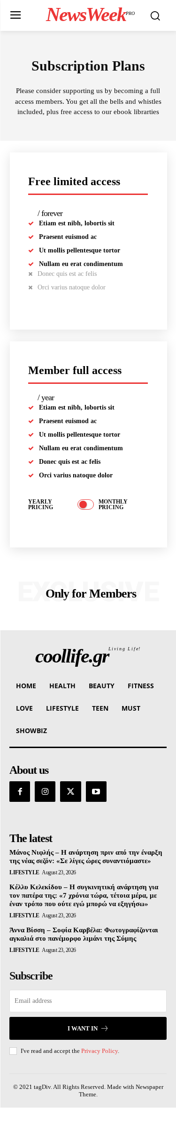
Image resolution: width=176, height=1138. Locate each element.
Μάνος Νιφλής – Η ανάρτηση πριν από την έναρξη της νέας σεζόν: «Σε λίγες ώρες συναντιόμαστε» (85, 856)
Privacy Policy (99, 1050)
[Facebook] (19, 791)
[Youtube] (96, 791)
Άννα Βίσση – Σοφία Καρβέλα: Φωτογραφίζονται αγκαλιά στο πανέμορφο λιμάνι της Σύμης (83, 934)
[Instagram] (45, 791)
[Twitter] (70, 791)
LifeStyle (24, 872)
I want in (83, 1028)
